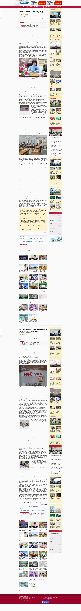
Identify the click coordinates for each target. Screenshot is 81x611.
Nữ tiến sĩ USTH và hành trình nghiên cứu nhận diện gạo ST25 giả (58, 172)
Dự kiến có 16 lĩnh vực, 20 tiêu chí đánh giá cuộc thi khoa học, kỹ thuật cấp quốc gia (33, 281)
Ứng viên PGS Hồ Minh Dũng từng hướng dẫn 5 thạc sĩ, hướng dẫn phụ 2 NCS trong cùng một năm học (52, 65)
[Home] (1, 12)
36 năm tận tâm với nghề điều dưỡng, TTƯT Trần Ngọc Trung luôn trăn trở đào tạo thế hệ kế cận (58, 181)
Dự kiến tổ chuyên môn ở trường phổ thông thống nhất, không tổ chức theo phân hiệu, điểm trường (56, 142)
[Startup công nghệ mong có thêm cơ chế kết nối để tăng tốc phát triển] (58, 197)
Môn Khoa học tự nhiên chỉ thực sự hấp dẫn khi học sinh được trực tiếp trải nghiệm (52, 172)
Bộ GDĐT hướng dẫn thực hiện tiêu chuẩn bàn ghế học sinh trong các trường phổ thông (42, 271)
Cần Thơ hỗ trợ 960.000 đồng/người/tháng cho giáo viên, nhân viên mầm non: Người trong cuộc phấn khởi (54, 104)
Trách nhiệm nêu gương (37, 7)
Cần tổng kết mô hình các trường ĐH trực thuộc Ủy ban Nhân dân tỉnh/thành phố (52, 94)
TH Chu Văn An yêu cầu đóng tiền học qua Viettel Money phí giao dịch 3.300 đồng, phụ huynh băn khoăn (43, 301)
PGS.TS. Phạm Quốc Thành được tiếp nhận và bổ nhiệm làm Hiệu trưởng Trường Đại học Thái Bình (58, 65)
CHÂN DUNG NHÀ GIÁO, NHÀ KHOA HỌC (55, 40)
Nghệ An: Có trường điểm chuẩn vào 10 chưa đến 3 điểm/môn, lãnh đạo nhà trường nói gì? (58, 24)
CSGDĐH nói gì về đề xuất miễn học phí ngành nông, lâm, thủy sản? (23, 281)
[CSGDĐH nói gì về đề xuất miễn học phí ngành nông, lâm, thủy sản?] (23, 277)
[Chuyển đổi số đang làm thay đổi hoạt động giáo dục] (58, 81)
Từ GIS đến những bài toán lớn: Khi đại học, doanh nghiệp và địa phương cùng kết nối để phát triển (43, 291)
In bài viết (22, 236)
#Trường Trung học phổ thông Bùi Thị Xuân (28, 241)
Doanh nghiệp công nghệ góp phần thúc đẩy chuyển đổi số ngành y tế (58, 208)
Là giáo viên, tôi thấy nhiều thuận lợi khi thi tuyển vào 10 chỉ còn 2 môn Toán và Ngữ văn (43, 311)
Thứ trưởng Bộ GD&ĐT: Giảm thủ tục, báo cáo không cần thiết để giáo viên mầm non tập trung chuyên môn (58, 123)
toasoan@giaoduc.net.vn (59, 0)
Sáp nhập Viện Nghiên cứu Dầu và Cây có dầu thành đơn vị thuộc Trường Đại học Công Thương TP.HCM (33, 301)
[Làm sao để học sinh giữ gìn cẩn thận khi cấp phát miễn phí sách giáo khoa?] (43, 257)
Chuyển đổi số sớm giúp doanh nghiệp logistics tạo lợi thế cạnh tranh (52, 208)
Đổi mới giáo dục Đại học (54, 215)
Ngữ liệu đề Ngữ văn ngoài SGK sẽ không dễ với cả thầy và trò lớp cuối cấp (29, 24)
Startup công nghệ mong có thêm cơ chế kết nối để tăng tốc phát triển (58, 201)
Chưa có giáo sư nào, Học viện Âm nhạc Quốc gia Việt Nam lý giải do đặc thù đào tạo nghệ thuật (33, 271)
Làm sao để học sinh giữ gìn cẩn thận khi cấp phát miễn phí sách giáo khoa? (43, 262)
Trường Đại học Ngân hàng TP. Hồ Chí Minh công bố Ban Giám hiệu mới (58, 54)
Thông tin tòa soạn (27, 0)
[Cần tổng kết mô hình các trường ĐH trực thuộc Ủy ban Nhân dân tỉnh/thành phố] (52, 89)
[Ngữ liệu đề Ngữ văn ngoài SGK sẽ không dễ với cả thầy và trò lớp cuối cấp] (24, 108)
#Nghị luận (38, 510)
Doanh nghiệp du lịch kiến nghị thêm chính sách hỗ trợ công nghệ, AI (52, 201)
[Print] (1, 18)
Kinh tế (58, 7)
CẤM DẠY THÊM (52, 220)
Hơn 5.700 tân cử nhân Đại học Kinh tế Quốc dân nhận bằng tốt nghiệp (29, 249)
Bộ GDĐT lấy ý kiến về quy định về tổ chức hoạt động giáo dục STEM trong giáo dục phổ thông (43, 281)
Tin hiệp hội (52, 70)
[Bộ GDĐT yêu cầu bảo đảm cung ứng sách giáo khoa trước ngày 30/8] (23, 307)
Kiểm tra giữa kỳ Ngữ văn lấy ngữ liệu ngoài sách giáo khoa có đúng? (29, 26)
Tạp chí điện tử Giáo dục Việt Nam (33, 506)
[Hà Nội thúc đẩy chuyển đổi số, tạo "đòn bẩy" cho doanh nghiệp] (55, 191)
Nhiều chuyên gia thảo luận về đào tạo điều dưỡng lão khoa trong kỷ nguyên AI (23, 301)
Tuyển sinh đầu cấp (53, 228)
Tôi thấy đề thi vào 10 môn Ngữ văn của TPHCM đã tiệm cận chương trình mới (30, 342)
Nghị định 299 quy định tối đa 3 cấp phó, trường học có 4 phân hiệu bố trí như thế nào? (56, 146)
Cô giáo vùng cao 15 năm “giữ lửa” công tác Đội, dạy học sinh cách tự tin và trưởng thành (52, 181)
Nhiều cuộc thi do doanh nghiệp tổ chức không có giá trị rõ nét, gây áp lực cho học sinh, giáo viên (58, 34)
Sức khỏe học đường (48, 7)
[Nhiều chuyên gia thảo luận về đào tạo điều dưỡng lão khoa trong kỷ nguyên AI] (23, 296)
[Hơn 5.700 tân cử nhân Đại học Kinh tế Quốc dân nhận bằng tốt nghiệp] (23, 286)
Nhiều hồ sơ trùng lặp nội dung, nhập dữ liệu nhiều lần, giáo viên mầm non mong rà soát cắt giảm (52, 123)
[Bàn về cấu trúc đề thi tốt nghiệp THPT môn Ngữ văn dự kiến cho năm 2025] (24, 423)
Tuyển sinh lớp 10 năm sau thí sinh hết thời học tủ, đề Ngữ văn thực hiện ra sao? (30, 344)
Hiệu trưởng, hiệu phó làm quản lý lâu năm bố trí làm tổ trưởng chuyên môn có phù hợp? (56, 138)
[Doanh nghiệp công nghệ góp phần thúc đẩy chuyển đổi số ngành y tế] (58, 205)
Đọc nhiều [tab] (55, 128)
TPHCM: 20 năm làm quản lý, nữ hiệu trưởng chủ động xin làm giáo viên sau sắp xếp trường (33, 291)
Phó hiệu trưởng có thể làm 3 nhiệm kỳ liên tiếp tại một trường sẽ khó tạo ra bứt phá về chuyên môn (56, 154)
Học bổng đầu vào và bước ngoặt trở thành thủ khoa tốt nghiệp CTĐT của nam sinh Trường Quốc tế (23, 271)
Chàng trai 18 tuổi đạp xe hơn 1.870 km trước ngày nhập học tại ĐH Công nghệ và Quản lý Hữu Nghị (33, 311)
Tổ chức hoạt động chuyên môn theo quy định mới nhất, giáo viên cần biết (33, 262)
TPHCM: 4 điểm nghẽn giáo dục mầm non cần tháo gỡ (58, 113)
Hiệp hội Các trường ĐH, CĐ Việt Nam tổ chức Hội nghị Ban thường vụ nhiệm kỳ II (52, 85)
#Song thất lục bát (29, 510)
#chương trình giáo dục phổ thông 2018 (28, 238)
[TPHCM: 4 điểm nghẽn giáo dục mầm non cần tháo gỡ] (58, 109)
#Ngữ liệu (24, 510)
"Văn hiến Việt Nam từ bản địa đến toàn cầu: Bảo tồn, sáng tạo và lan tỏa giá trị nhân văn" (23, 262)
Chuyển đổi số (52, 186)
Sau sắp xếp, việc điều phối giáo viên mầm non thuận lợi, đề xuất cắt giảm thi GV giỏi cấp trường (52, 113)
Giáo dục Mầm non (53, 98)
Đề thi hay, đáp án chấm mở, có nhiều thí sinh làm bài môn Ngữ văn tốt (29, 343)
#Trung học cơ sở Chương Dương (39, 241)
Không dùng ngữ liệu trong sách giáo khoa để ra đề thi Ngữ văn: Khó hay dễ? (30, 25)
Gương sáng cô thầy (53, 157)
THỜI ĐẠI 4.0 (51, 231)
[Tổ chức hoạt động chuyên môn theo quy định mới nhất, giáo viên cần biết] (33, 257)
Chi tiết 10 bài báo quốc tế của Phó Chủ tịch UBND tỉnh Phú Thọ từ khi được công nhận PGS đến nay (52, 55)
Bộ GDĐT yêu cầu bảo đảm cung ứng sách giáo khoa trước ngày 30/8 (29, 250)
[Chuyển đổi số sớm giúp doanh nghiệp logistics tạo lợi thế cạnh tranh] (52, 205)
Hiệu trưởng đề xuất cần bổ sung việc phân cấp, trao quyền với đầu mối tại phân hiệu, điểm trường (52, 24)
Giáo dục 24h (23, 7)
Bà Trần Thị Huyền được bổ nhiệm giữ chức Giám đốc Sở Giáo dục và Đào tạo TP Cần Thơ (54, 47)
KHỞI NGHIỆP (52, 552)
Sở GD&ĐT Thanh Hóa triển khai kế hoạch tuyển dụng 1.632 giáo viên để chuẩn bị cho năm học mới (33, 321)
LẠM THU (51, 223)
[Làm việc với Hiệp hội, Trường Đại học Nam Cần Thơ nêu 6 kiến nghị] (58, 89)
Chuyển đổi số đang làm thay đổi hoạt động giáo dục (58, 84)
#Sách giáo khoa (34, 510)
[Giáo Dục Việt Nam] (24, 3)
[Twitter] (1, 16)
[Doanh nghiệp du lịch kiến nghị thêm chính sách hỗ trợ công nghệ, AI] (52, 197)
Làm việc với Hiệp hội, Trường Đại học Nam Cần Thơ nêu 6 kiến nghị (58, 93)
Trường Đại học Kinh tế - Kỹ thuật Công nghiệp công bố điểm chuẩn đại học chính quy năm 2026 (56, 150)
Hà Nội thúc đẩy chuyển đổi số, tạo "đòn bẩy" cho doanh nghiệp (54, 193)
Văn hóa (54, 7)
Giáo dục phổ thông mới (54, 9)
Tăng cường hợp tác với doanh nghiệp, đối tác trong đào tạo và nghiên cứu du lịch (54, 77)
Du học (43, 7)
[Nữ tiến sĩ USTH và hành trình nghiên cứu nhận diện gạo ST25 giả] (58, 168)
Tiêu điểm (27, 7)
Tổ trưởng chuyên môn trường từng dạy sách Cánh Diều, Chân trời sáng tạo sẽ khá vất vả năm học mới (23, 321)
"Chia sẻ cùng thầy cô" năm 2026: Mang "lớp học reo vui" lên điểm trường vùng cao (54, 164)
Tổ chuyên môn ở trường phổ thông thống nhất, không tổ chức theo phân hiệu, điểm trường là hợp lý (55, 16)
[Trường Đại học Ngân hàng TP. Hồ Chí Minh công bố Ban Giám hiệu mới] (58, 51)
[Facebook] (1, 14)
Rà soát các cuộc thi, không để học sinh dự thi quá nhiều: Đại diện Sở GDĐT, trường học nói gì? (52, 34)
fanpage (45, 602)
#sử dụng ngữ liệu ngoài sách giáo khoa (38, 238)
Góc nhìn (31, 7)
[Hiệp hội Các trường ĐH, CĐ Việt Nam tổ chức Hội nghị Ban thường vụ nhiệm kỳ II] (52, 81)
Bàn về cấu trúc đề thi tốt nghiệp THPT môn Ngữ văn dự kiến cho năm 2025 (24, 427)
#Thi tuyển (42, 510)
